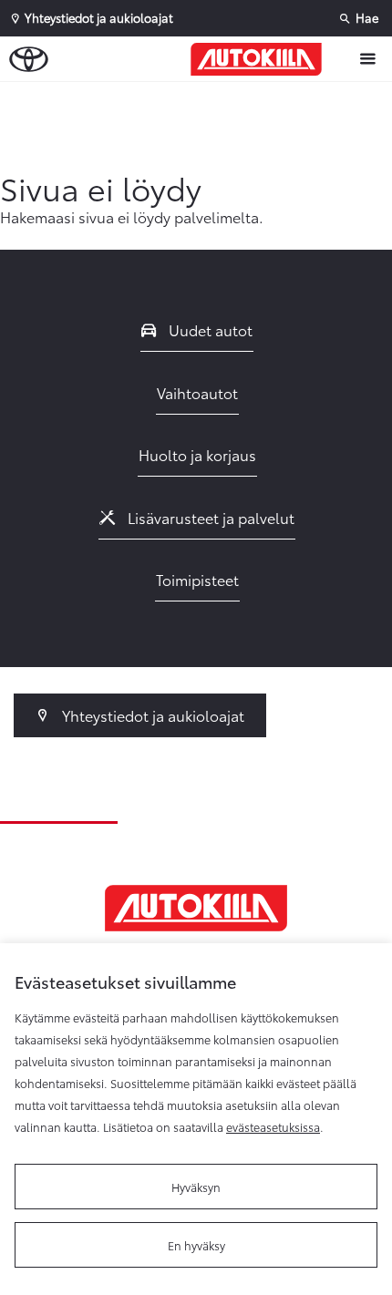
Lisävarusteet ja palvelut (209, 517)
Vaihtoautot (197, 392)
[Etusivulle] (261, 59)
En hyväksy (196, 1245)
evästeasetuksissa (273, 1126)
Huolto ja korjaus (197, 454)
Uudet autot (209, 329)
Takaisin (200, 99)
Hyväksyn (196, 1186)
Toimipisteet (197, 579)
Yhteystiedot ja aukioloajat (151, 714)
